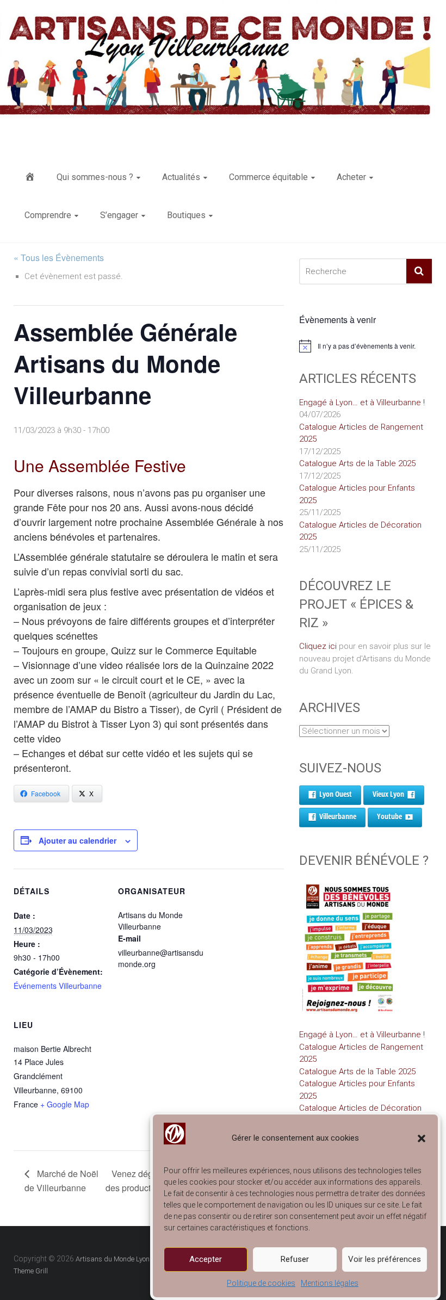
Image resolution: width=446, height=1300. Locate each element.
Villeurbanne (337, 816)
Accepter (205, 1259)
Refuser (295, 1259)
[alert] (365, 345)
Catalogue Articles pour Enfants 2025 (357, 494)
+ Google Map (64, 1104)
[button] (421, 1138)
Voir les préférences (384, 1259)
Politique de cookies (261, 1283)
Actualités (181, 177)
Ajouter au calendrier (77, 840)
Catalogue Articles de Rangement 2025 (361, 433)
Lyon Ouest (335, 794)
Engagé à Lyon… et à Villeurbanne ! (362, 402)
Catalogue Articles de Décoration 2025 (360, 531)
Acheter (351, 177)
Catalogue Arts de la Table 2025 (357, 463)
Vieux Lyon (388, 794)
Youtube (389, 816)
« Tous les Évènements (59, 257)
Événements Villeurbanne (58, 985)
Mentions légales (329, 1283)
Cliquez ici (318, 646)
